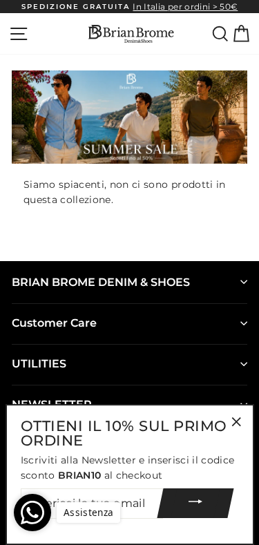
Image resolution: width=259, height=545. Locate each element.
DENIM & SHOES (101, 282)
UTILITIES (39, 363)
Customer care (54, 322)
